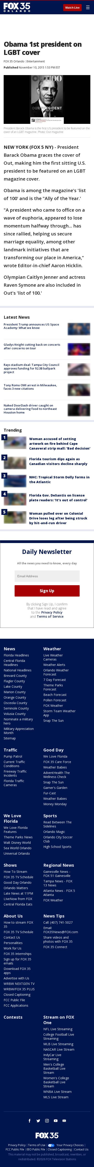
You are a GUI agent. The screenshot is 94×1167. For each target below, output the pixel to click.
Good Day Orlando (17, 882)
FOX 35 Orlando (14, 61)
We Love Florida (55, 756)
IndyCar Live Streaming (52, 1057)
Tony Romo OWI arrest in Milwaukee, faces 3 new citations (30, 387)
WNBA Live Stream (57, 1091)
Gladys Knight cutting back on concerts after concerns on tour (32, 346)
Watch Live (72, 7)
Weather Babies (55, 767)
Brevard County (15, 675)
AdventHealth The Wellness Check (56, 775)
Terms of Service (50, 616)
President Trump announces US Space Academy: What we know (31, 326)
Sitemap (10, 738)
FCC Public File (14, 1000)
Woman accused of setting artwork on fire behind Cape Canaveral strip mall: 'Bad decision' (59, 443)
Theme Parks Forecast (53, 687)
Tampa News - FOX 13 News (57, 883)
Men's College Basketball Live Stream (54, 1068)
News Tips (53, 916)
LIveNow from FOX (18, 899)
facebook (29, 1120)
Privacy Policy (52, 612)
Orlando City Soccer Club (58, 839)
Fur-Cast (49, 793)
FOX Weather (53, 705)
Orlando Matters (16, 888)
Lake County (13, 686)
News (9, 648)
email (64, 1120)
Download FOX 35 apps (17, 970)
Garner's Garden (55, 787)
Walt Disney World (17, 842)
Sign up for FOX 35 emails (17, 961)
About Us (13, 916)
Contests (13, 1017)
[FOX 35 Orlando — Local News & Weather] (17, 7)
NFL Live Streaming (57, 1029)
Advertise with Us (16, 978)
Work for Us (12, 948)
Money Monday (55, 804)
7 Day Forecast (54, 680)
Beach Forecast (55, 694)
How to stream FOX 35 (18, 924)
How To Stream (15, 871)
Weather (52, 648)
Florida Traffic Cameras (14, 783)
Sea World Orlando (17, 848)
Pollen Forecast (54, 700)
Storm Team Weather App (59, 713)
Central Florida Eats (18, 904)
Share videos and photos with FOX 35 (58, 939)
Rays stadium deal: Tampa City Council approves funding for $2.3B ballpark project (31, 368)
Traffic (10, 750)
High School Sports (57, 846)
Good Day (53, 750)
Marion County (15, 692)
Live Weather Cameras (53, 657)
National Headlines (17, 670)
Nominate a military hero (18, 721)
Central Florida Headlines (14, 662)
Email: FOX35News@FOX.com (60, 930)
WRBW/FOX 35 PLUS (19, 989)
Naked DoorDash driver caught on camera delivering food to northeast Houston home (30, 408)
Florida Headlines (16, 655)
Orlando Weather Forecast (56, 672)
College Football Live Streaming (58, 1036)
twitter (38, 1120)
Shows (10, 865)
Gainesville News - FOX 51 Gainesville (56, 873)
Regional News (58, 865)
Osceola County (15, 703)
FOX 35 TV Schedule (18, 877)
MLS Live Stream (55, 1097)
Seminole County (16, 708)
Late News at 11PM (18, 893)
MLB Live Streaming (58, 1044)
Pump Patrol (13, 756)
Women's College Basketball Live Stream (56, 1082)
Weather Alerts (54, 665)
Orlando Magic (54, 831)
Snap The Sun (53, 720)
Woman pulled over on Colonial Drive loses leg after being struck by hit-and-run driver (58, 518)
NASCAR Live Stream (58, 1049)
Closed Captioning (17, 994)
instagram (47, 1120)
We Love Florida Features (16, 829)
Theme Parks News (18, 837)
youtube (55, 1120)
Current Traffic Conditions (14, 764)
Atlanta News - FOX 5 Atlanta (59, 892)
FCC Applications (16, 1005)
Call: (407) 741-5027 (58, 922)
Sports (50, 815)
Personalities (13, 943)
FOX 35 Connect (55, 947)
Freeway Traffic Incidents (15, 773)
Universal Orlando (17, 853)
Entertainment (36, 61)
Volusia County (15, 714)
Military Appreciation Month (19, 731)
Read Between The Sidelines (57, 824)
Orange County (15, 697)
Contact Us (12, 937)
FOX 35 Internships (17, 954)
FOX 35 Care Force (57, 762)
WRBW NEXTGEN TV (19, 983)
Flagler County (14, 681)
